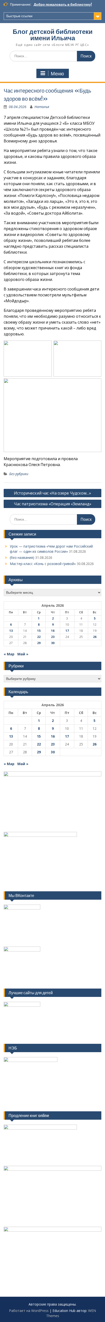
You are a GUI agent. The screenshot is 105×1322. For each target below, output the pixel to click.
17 (67, 631)
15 (39, 631)
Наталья (41, 106)
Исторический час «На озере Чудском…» (52, 493)
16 (52, 631)
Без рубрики (18, 473)
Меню (57, 73)
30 (52, 643)
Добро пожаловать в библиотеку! (63, 4)
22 (39, 637)
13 (11, 631)
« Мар (9, 654)
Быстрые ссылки (19, 16)
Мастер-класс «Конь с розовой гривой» (43, 563)
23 (52, 637)
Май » (22, 654)
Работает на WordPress (29, 1310)
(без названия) (22, 557)
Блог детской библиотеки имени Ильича (53, 35)
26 (94, 637)
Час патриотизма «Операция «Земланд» (52, 504)
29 (39, 643)
